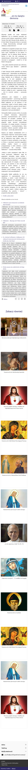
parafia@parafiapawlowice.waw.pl (14, 754)
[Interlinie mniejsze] (23, 27)
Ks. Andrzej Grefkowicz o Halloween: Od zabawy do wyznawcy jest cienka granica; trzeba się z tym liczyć (14, 239)
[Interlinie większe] (21, 27)
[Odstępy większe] (9, 27)
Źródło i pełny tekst (8, 195)
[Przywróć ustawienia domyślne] (10, 30)
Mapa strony (4, 764)
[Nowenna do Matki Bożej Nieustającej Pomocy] (14, 437)
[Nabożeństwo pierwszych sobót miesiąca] (14, 505)
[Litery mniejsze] (10, 26)
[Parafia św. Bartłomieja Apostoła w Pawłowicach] (11, 5)
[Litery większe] (8, 26)
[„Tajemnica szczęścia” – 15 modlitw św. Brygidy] (14, 574)
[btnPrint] (18, 30)
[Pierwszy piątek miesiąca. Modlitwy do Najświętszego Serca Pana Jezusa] (14, 402)
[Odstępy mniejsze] (11, 27)
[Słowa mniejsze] (23, 26)
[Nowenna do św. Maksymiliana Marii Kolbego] (14, 471)
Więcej (13, 768)
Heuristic (9, 763)
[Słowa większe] (21, 26)
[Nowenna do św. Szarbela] (14, 608)
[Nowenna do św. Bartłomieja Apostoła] (14, 368)
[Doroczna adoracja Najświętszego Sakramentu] (14, 334)
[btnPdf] (14, 30)
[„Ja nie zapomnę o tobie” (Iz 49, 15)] (14, 540)
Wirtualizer (15, 763)
